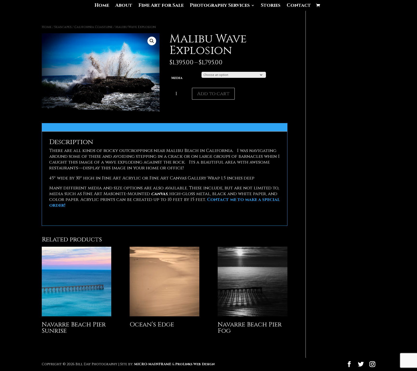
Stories (270, 6)
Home (102, 6)
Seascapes (63, 27)
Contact (299, 6)
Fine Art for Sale (161, 6)
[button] (151, 41)
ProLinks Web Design (195, 364)
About (123, 6)
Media (176, 78)
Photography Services (220, 6)
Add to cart (213, 93)
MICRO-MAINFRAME (152, 364)
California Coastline (93, 27)
